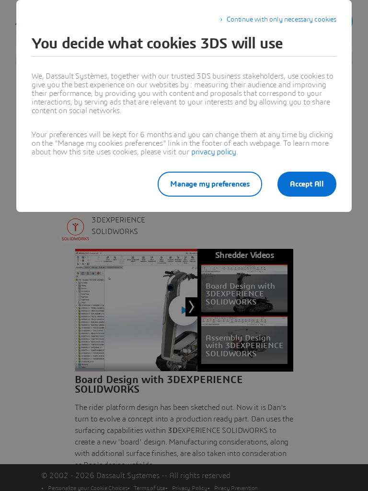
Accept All (307, 184)
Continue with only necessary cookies (281, 19)
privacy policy (213, 152)
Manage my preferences (210, 184)
